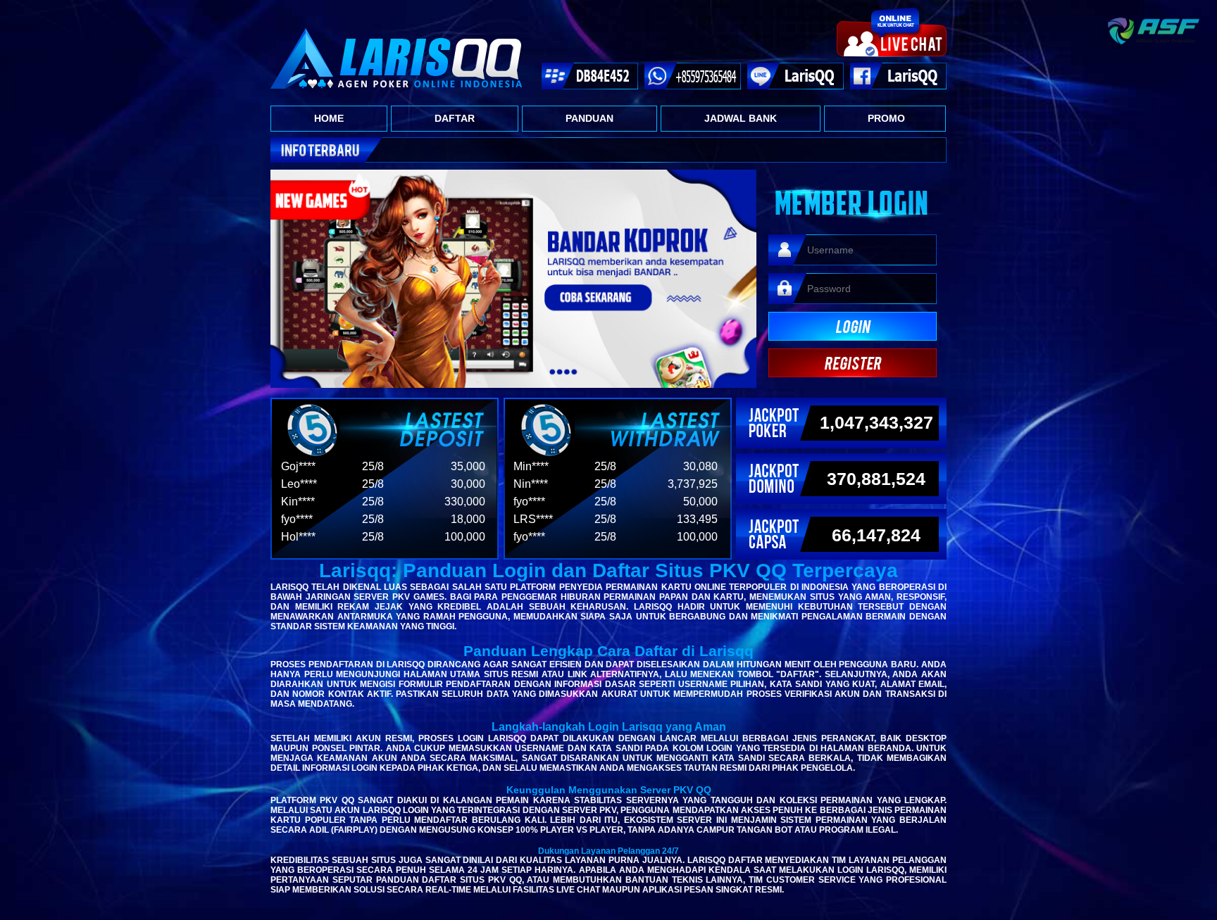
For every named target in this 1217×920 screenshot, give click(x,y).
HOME (329, 118)
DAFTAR (455, 118)
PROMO (886, 118)
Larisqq (289, 587)
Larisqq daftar (725, 860)
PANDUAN (589, 118)
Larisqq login (396, 810)
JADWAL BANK (740, 118)
